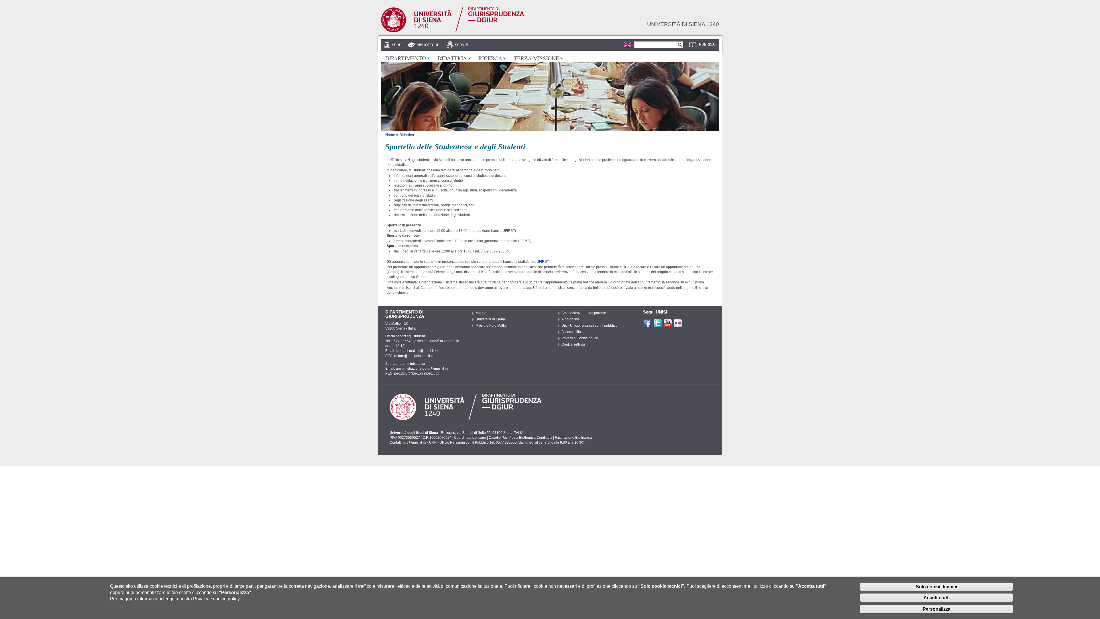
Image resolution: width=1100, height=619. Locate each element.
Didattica (452, 58)
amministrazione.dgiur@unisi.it (420, 369)
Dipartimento (405, 58)
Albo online (570, 319)
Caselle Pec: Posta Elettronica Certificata (520, 438)
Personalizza (936, 608)
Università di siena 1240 (683, 24)
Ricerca (490, 58)
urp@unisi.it (412, 442)
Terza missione (536, 58)
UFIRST (543, 262)
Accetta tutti (937, 597)
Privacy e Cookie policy (579, 338)
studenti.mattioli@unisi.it (415, 351)
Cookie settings (573, 344)
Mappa (481, 313)
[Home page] (452, 31)
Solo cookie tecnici (936, 586)
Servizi (461, 45)
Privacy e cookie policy (216, 598)
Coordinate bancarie (470, 438)
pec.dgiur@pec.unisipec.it (414, 373)
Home (390, 135)
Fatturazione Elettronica (573, 438)
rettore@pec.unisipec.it (412, 356)
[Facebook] (647, 325)
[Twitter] (657, 325)
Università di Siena (490, 319)
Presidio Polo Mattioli (492, 326)
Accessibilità (571, 332)
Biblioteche (428, 45)
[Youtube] (667, 325)
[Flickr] (677, 325)
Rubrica (707, 44)
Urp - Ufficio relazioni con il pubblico (589, 326)
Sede (396, 45)
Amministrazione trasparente (583, 313)
